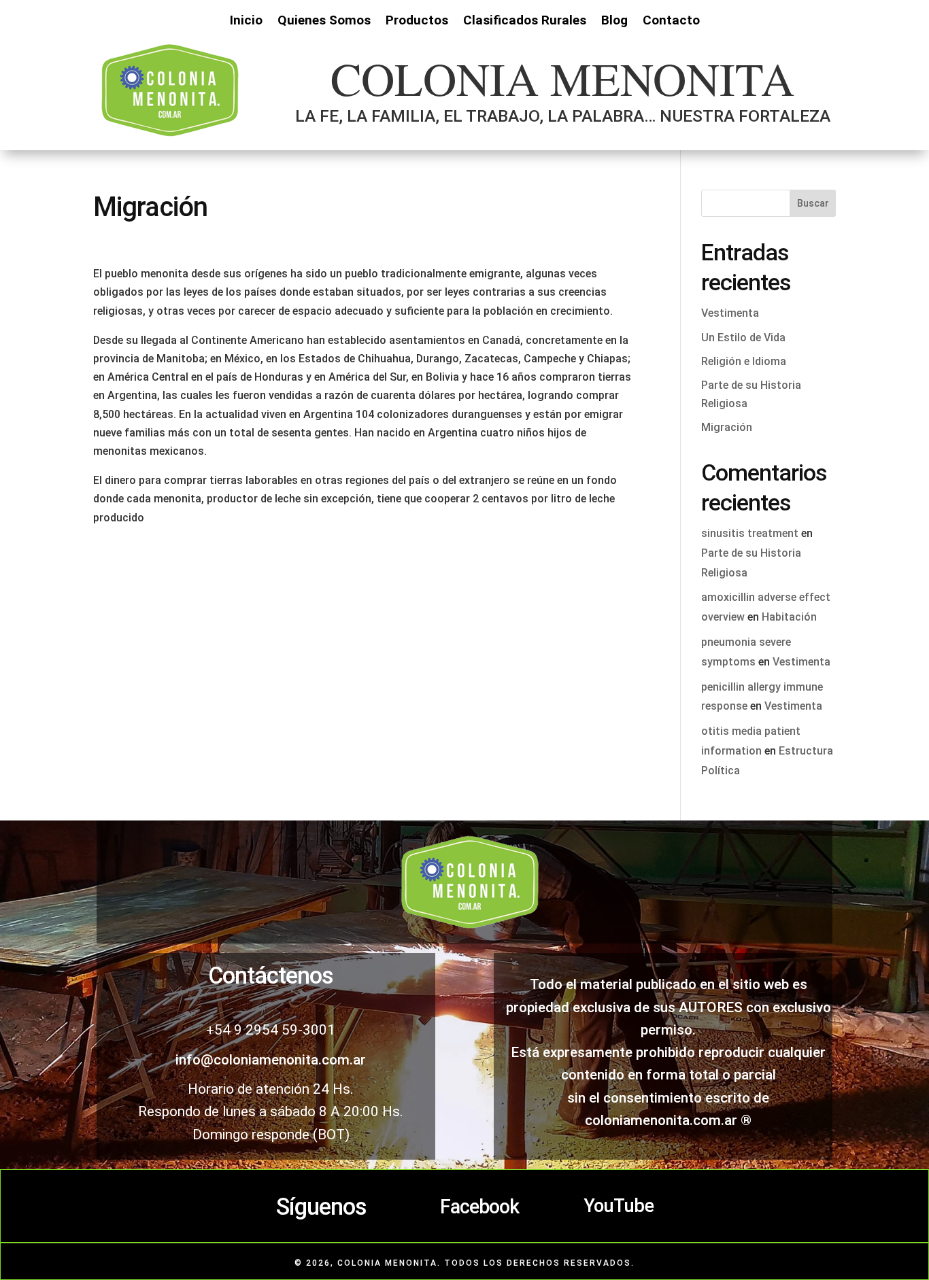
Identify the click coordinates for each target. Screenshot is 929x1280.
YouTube (619, 1206)
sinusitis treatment (749, 533)
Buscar (813, 203)
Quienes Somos (324, 22)
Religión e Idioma (743, 361)
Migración (726, 427)
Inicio (246, 22)
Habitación (789, 616)
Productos (417, 22)
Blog (614, 22)
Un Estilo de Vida (743, 337)
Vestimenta (730, 313)
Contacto (671, 22)
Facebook (479, 1206)
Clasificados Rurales (524, 22)
